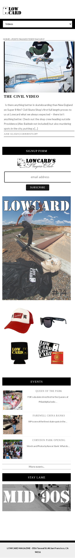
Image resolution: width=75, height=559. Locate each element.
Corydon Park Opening (48, 440)
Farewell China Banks (49, 415)
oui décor (5, 31)
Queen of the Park (49, 391)
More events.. (36, 466)
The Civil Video (21, 96)
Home (6, 39)
